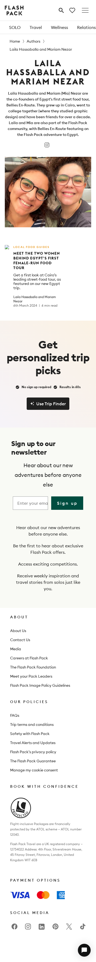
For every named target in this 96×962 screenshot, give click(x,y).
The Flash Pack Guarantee (33, 761)
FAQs (14, 715)
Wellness (59, 27)
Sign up (67, 503)
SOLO (15, 27)
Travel (36, 27)
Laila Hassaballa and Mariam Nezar (34, 299)
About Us (18, 630)
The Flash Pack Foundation (33, 667)
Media (15, 649)
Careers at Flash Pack (29, 658)
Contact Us (20, 639)
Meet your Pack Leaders (31, 676)
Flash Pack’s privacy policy (33, 751)
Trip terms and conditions (32, 724)
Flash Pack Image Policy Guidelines (40, 685)
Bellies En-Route (20, 105)
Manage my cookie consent (34, 770)
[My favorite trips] (72, 10)
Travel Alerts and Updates (32, 742)
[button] (84, 950)
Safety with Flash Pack (30, 733)
